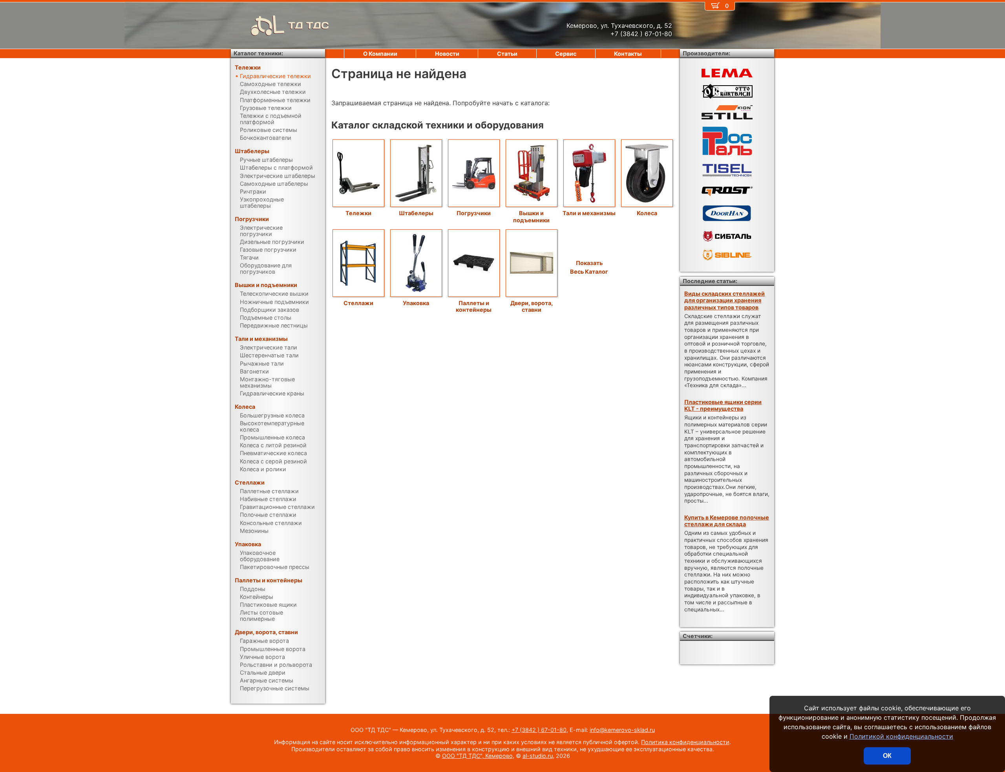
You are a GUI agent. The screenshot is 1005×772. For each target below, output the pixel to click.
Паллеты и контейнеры (474, 306)
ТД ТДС (308, 25)
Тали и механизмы (589, 213)
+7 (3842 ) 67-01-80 (539, 729)
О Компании (380, 53)
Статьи (507, 53)
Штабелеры (416, 213)
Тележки (358, 213)
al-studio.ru (538, 755)
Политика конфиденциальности (685, 742)
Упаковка (416, 303)
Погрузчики (474, 213)
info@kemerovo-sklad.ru (622, 729)
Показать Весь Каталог (589, 267)
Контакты (628, 53)
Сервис (565, 53)
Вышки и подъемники (531, 216)
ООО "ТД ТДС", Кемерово (477, 755)
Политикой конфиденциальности (901, 736)
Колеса (647, 213)
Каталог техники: (258, 53)
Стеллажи (358, 303)
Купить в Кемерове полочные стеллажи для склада (726, 520)
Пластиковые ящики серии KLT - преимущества (723, 405)
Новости (447, 53)
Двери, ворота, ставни (531, 306)
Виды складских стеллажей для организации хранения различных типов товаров (724, 300)
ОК (887, 755)
